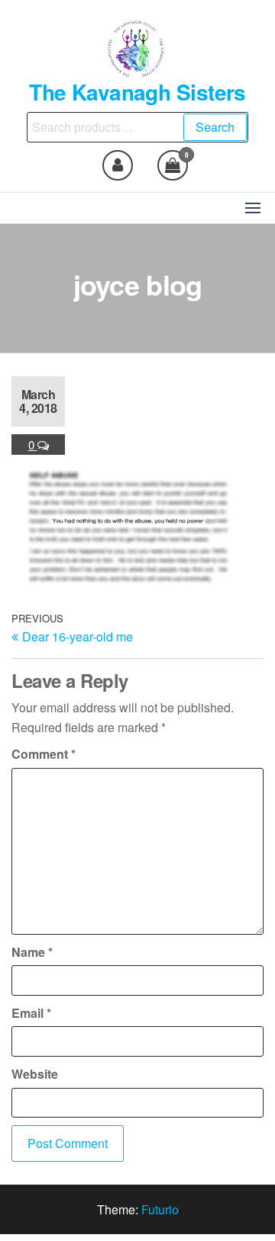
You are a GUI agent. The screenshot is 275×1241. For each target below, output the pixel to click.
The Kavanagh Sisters (137, 91)
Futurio (160, 1209)
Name (32, 952)
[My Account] (117, 165)
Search (215, 127)
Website (34, 1074)
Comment (43, 754)
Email (31, 1013)
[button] (252, 208)
